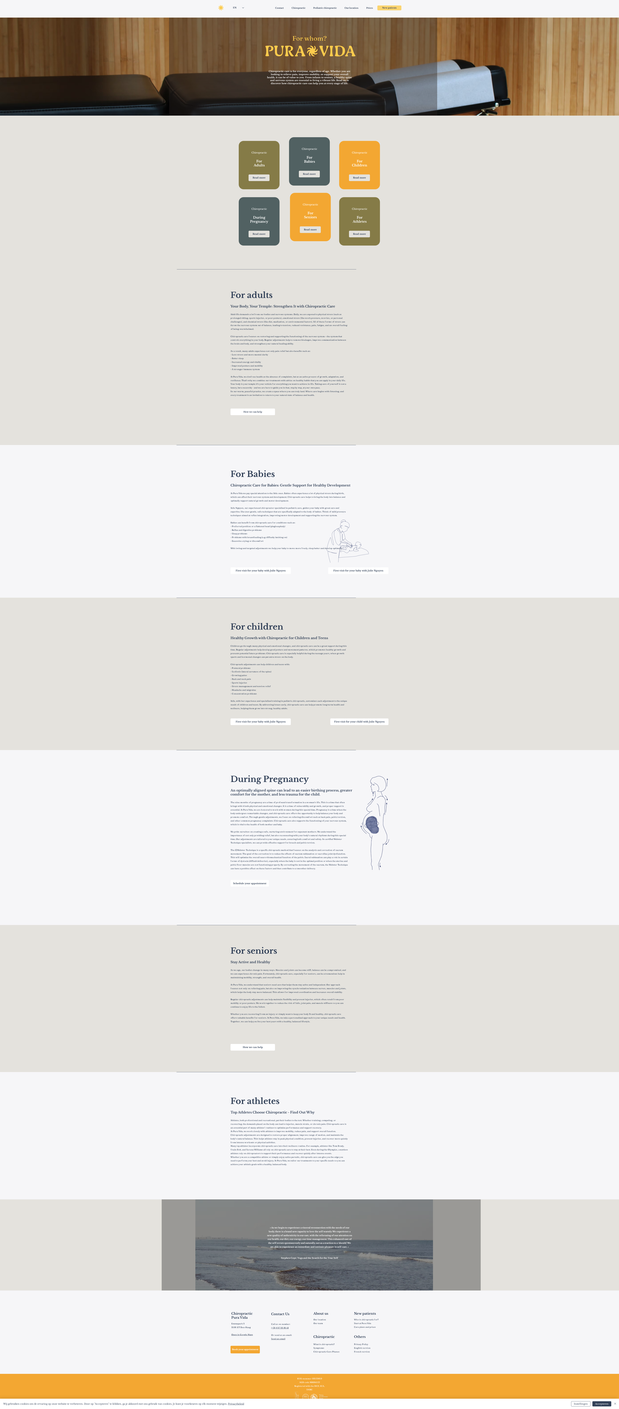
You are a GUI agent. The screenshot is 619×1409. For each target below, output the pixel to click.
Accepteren (602, 1403)
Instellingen (581, 1403)
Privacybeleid (236, 1403)
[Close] (615, 1403)
